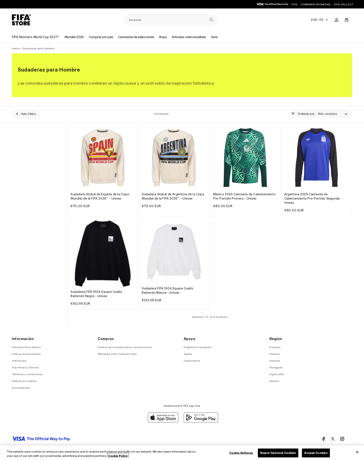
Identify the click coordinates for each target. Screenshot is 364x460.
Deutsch (275, 360)
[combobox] (170, 20)
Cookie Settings (241, 453)
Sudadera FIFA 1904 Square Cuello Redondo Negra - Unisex (96, 294)
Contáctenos (192, 360)
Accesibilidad (21, 387)
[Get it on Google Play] (201, 421)
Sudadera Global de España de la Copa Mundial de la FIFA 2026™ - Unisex (100, 197)
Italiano (274, 381)
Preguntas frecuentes (198, 347)
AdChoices (19, 360)
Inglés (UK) (277, 374)
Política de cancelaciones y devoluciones (125, 347)
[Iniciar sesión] (336, 20)
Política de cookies (24, 381)
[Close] (357, 452)
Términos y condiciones (27, 374)
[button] (346, 20)
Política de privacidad (26, 353)
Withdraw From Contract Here (117, 353)
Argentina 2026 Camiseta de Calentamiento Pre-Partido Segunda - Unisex (313, 199)
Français (275, 347)
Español (275, 353)
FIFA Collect (343, 4)
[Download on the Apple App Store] (163, 421)
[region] (182, 452)
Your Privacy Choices (25, 367)
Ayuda (188, 353)
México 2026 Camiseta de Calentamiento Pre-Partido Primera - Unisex (244, 197)
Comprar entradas (316, 4)
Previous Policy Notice (26, 347)
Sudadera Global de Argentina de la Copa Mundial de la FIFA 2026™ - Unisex (173, 197)
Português (276, 367)
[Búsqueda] (211, 20)
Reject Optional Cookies (278, 453)
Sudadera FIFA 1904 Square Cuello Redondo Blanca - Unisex (167, 290)
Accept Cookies (316, 453)
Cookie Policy (118, 455)
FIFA (294, 4)
